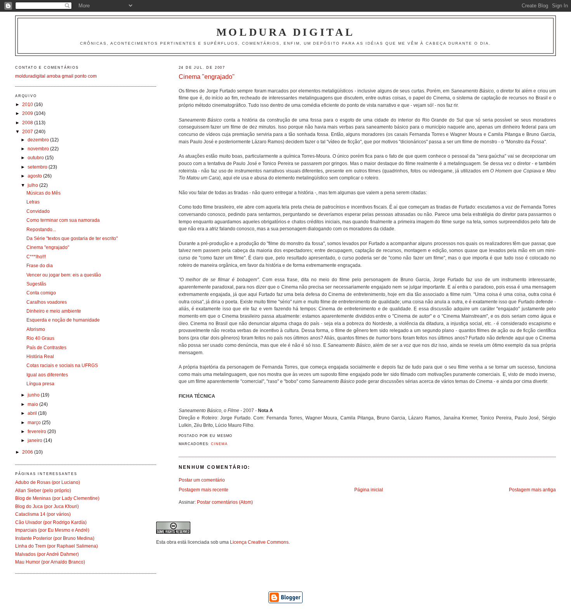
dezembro (39, 139)
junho (34, 394)
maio (33, 404)
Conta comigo (41, 292)
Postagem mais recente (203, 489)
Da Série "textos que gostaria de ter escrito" (72, 238)
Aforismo (35, 329)
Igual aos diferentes (47, 374)
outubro (36, 157)
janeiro (36, 440)
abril (33, 413)
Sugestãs (36, 283)
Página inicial (368, 489)
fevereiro (37, 431)
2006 (28, 451)
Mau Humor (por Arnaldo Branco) (50, 561)
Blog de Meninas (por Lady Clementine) (57, 498)
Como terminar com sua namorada (63, 220)
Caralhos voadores (46, 301)
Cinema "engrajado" (207, 76)
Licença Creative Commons (259, 542)
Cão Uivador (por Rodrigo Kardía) (51, 522)
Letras (33, 201)
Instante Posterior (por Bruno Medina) (54, 538)
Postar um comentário (202, 479)
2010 (28, 104)
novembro (39, 148)
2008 (28, 122)
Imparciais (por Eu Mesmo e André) (52, 529)
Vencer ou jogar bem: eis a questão (63, 274)
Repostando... (41, 229)
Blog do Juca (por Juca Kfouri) (47, 506)
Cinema (219, 444)
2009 (28, 113)
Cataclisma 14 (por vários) (43, 514)
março (35, 422)
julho (33, 185)
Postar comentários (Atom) (225, 502)
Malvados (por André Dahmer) (47, 554)
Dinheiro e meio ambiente (53, 310)
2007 (28, 131)
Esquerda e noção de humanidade (63, 319)
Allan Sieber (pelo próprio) (43, 490)
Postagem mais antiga (532, 489)
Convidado (38, 211)
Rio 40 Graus (40, 338)
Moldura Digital (285, 32)
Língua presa (40, 383)
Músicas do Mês (43, 192)
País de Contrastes (46, 347)
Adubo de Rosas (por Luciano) (47, 482)
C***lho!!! (36, 256)
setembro (38, 166)
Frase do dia (39, 265)
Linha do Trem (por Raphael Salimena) (56, 545)
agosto (35, 175)
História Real (40, 356)
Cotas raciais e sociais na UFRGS (62, 365)
